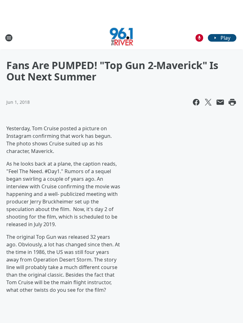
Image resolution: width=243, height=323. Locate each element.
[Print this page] (232, 102)
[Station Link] (121, 37)
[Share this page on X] (208, 102)
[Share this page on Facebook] (196, 102)
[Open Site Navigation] (9, 38)
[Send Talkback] (199, 38)
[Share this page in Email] (220, 102)
